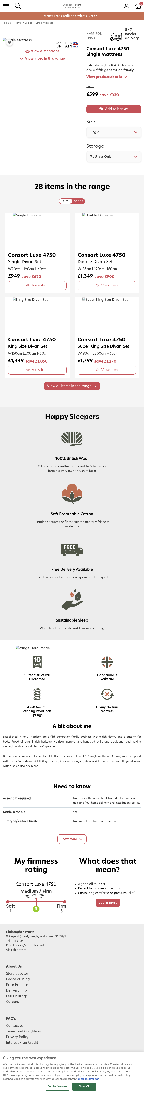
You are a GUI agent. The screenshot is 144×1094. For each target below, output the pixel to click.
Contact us (15, 1026)
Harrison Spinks (23, 23)
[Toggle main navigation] (6, 5)
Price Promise (17, 985)
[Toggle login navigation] (126, 5)
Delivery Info (16, 990)
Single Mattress (44, 23)
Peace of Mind (18, 979)
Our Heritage (17, 996)
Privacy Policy (17, 1037)
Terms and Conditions (24, 1031)
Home (7, 23)
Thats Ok (84, 1086)
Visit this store (16, 949)
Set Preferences (57, 1086)
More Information (88, 1079)
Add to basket (116, 109)
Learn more (107, 902)
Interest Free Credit (22, 1042)
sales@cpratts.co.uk (30, 945)
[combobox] (113, 132)
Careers (12, 1002)
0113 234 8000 (22, 940)
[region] (72, 1073)
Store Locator (17, 973)
